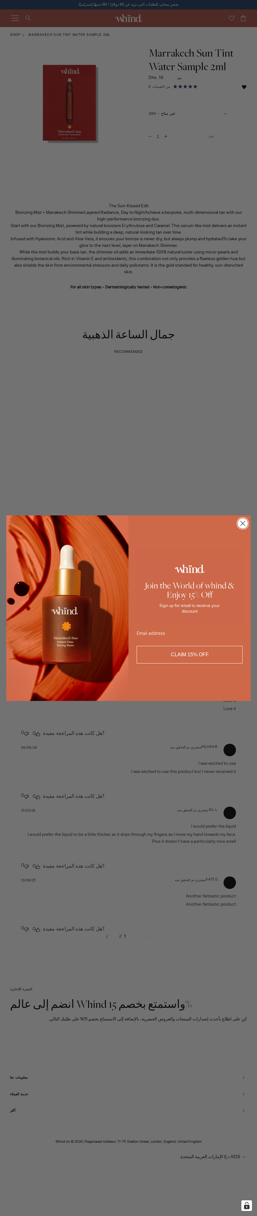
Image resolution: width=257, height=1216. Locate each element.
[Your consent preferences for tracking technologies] (246, 1205)
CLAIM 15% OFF (190, 654)
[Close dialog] (242, 523)
